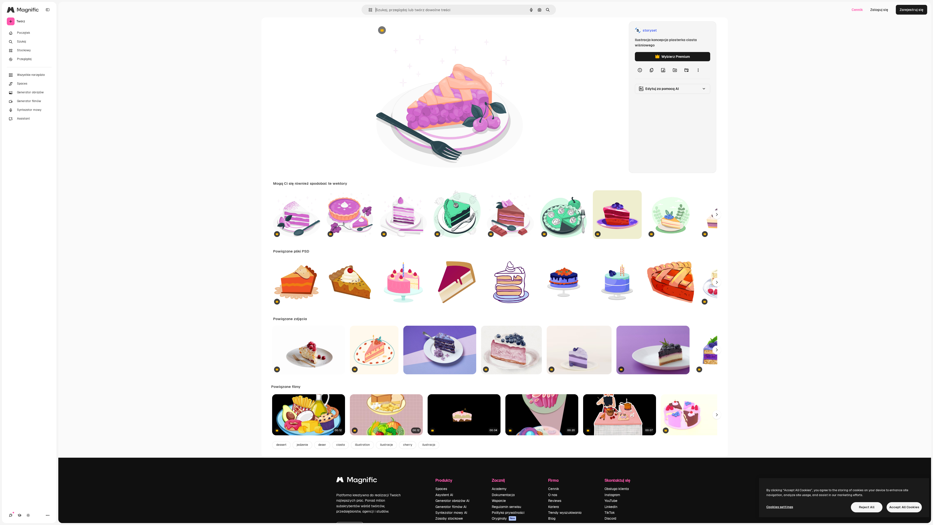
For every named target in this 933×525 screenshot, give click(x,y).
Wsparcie (499, 501)
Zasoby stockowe (449, 518)
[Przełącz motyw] (28, 515)
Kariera (553, 507)
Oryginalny (406, 30)
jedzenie (302, 445)
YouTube (611, 501)
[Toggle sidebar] (48, 10)
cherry (407, 445)
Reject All (866, 507)
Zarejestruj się (911, 10)
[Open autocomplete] (368, 10)
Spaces (441, 489)
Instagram (612, 495)
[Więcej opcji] (698, 70)
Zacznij (498, 480)
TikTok (610, 512)
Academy (499, 489)
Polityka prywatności (508, 512)
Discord (610, 518)
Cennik (857, 10)
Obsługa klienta (617, 489)
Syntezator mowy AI (451, 512)
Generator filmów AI (450, 507)
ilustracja (428, 445)
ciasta (340, 445)
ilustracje (386, 445)
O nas (552, 495)
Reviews (554, 501)
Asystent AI (444, 495)
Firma (553, 480)
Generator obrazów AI (452, 501)
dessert (281, 445)
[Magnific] (356, 481)
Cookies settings (779, 507)
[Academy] (19, 515)
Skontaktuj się (617, 480)
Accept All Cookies (904, 507)
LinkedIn (611, 507)
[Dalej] (716, 214)
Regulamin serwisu (506, 507)
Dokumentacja (503, 495)
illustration (362, 445)
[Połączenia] (11, 515)
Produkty (443, 480)
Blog (551, 518)
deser (322, 445)
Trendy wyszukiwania (564, 512)
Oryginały (503, 518)
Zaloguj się (879, 10)
